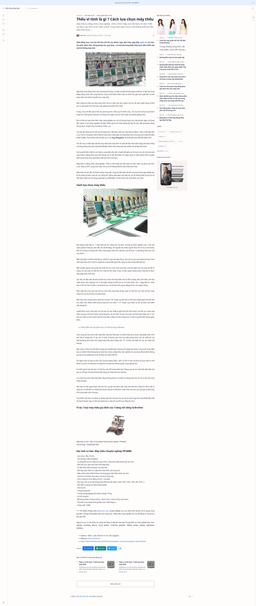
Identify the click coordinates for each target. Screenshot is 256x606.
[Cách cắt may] (172, 54)
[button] (252, 8)
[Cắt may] (171, 38)
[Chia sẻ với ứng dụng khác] (120, 548)
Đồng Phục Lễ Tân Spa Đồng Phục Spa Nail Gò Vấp (172, 119)
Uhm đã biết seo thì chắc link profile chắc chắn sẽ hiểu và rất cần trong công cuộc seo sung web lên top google (173, 98)
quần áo (143, 42)
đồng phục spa (102, 511)
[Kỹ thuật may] (182, 74)
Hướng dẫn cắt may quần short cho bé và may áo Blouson (102, 327)
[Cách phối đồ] (173, 74)
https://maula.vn (94, 538)
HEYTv (137, 3)
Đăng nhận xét (115, 584)
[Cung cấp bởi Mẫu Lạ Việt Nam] (178, 62)
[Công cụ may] (178, 38)
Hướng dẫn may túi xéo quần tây (172, 57)
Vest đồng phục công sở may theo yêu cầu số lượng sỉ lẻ (172, 109)
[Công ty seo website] (174, 93)
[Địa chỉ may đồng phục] (175, 83)
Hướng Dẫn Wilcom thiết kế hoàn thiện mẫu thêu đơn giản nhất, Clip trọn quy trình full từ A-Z (173, 67)
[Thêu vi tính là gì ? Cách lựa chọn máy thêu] (110, 564)
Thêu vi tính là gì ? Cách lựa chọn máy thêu (91, 563)
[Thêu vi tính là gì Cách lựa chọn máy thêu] (116, 213)
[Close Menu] (253, 3)
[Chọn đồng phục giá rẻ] (175, 115)
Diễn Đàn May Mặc (13, 8)
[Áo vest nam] (182, 105)
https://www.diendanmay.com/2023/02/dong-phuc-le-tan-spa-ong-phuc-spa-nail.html (113, 541)
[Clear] (57, 8)
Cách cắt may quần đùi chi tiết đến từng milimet (173, 41)
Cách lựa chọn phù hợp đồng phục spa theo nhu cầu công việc (172, 87)
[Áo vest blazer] (173, 105)
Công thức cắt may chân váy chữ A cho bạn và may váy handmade (173, 78)
